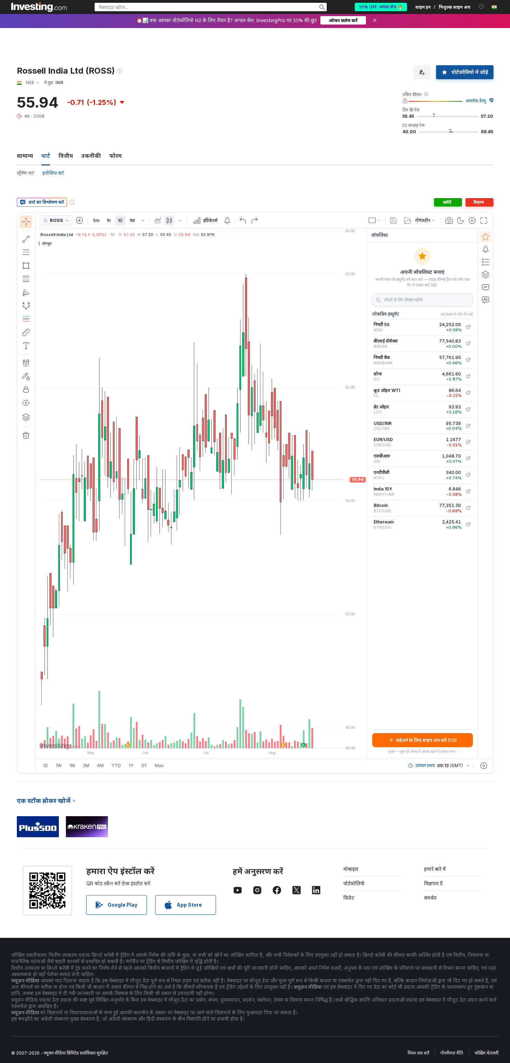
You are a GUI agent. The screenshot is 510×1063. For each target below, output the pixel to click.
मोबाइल (351, 869)
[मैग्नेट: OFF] (26, 363)
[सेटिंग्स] (483, 765)
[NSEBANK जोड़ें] (468, 360)
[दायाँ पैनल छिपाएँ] (365, 493)
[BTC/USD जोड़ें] (468, 508)
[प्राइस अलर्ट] (227, 220)
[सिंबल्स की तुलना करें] (79, 220)
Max (159, 765)
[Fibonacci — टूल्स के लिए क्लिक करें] (26, 279)
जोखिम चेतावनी (486, 1053)
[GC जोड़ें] (468, 376)
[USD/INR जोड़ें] (468, 426)
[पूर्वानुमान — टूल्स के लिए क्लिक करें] (26, 319)
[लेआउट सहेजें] (393, 220)
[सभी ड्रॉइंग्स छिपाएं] (26, 403)
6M (100, 765)
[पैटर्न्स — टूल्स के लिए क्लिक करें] (26, 305)
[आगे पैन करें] (210, 739)
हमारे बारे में (435, 869)
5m (96, 220)
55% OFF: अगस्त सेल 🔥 (381, 7)
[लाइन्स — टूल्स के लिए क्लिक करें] (26, 239)
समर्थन (430, 898)
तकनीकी (91, 155)
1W (59, 765)
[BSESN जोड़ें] (468, 343)
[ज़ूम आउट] (182, 739)
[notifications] (481, 6)
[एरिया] (157, 220)
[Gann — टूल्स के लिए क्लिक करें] (26, 292)
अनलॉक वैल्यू (476, 100)
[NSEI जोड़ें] (468, 327)
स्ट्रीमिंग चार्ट (25, 173)
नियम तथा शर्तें (418, 1053)
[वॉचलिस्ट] (485, 236)
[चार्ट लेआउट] (375, 220)
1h (109, 220)
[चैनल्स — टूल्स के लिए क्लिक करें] (26, 252)
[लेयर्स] (26, 417)
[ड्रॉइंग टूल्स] (37, 493)
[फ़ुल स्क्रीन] (483, 220)
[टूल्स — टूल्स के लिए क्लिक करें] (26, 332)
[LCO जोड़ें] (468, 409)
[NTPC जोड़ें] (468, 475)
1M (132, 220)
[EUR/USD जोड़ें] (468, 442)
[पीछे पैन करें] (201, 739)
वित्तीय (66, 155)
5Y (144, 765)
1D (120, 220)
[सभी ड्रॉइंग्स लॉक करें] (26, 389)
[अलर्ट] (485, 249)
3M (86, 765)
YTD (116, 765)
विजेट (349, 898)
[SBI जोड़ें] (468, 458)
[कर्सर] (26, 222)
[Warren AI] (485, 299)
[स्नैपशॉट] (449, 220)
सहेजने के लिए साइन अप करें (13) (426, 740)
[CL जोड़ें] (468, 393)
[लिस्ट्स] (485, 262)
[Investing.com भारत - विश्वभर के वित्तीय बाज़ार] (39, 7)
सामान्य (25, 155)
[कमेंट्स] (485, 287)
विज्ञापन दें (433, 883)
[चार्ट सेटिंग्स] (472, 220)
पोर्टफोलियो (354, 883)
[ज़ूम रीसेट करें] (220, 739)
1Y (131, 765)
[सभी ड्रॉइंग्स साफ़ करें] (26, 435)
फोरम (115, 155)
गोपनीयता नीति (452, 1053)
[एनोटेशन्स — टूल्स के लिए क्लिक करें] (26, 345)
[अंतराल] (143, 220)
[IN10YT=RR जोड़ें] (468, 491)
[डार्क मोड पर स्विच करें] (460, 220)
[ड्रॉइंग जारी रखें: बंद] (26, 376)
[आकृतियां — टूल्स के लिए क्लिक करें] (26, 265)
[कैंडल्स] (169, 220)
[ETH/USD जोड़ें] (468, 524)
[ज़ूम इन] (191, 739)
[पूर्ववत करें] (243, 220)
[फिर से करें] (254, 220)
